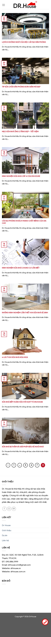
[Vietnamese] (8, 8)
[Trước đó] (8, 465)
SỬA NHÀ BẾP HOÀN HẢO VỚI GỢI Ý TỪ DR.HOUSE (22, 402)
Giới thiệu (6, 530)
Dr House (6, 525)
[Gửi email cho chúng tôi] (9, 509)
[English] (8, 1)
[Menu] (3, 5)
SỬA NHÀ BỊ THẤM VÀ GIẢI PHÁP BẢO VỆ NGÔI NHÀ (23, 447)
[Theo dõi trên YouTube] (14, 509)
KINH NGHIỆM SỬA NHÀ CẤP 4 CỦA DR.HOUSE (21, 176)
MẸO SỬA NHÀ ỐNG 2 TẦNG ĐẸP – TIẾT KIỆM (20, 131)
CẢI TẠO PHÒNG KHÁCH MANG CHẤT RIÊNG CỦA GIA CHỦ (24, 222)
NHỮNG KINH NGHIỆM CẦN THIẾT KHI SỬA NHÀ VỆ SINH (25, 313)
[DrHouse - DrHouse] (25, 4)
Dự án (4, 535)
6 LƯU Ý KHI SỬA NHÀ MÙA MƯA (15, 357)
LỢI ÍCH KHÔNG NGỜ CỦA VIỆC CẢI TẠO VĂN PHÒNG (24, 42)
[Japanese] (8, 5)
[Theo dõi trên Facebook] (4, 509)
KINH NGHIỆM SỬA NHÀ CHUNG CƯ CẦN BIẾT (20, 268)
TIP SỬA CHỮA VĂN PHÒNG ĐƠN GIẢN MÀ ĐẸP (21, 87)
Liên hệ (5, 540)
